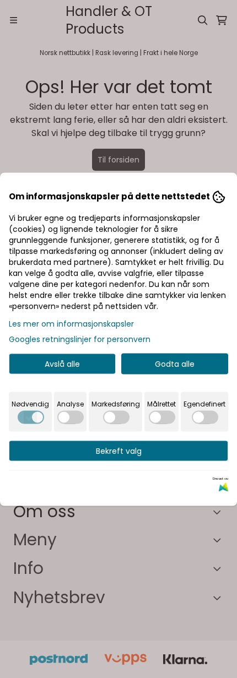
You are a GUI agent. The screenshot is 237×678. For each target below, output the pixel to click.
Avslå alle (62, 363)
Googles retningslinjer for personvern (79, 338)
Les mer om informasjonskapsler (71, 323)
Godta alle (175, 363)
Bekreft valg (119, 450)
